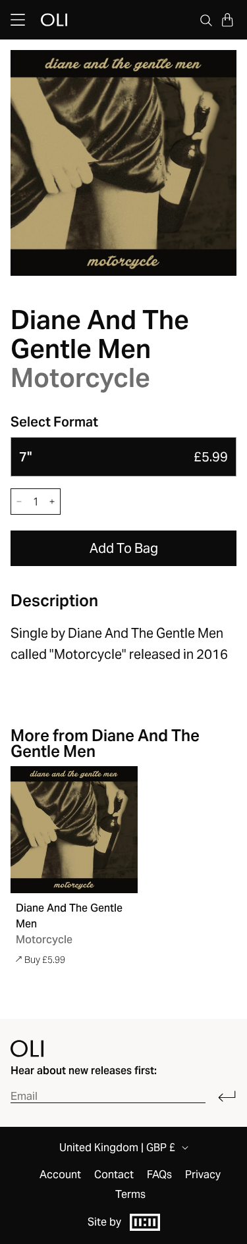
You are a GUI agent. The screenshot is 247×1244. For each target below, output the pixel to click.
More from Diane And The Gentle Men (105, 743)
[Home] (27, 1048)
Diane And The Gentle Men (100, 334)
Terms (130, 1194)
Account (60, 1174)
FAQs (159, 1174)
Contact (114, 1174)
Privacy (203, 1174)
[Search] (206, 20)
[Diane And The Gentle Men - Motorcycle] (74, 829)
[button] (227, 20)
